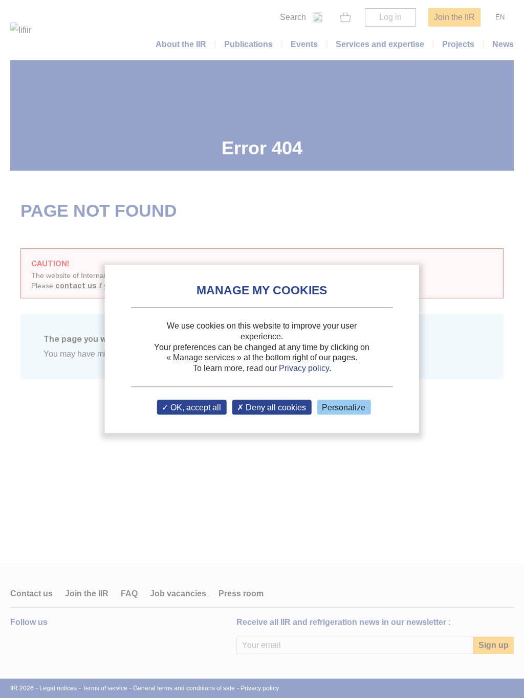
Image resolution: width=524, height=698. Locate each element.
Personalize (343, 407)
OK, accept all (194, 407)
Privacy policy (304, 368)
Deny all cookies (275, 407)
